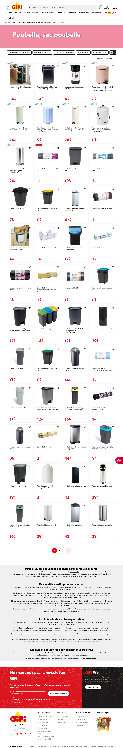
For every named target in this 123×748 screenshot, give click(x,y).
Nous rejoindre (80, 719)
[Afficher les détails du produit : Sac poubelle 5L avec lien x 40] (48, 235)
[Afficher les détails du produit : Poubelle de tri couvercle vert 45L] (48, 356)
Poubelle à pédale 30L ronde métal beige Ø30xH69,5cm (74, 129)
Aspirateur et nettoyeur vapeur (19, 52)
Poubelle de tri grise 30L (17, 369)
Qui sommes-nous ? (82, 716)
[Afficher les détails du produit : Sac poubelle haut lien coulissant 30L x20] (103, 395)
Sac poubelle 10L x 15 (99, 248)
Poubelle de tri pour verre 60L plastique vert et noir (19, 526)
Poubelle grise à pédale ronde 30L (102, 487)
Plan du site (33, 746)
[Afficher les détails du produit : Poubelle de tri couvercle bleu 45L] (103, 275)
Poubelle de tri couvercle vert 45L (47, 370)
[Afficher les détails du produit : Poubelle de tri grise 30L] (20, 356)
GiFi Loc (59, 725)
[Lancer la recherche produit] (30, 7)
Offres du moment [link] (48, 13)
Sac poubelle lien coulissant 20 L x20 (103, 170)
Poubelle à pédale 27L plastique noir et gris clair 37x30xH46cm (47, 409)
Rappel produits (43, 728)
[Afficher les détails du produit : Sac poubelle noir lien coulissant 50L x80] (20, 275)
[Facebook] (12, 734)
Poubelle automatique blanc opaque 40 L (74, 210)
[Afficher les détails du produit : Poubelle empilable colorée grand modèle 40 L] (75, 235)
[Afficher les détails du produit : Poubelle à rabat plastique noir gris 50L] (75, 356)
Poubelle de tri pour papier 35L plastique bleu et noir (102, 448)
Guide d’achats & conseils (46, 736)
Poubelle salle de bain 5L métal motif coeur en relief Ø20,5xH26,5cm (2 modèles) (102, 89)
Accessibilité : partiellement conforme (101, 746)
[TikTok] (30, 734)
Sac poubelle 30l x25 (71, 288)
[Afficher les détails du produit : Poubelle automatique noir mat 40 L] (75, 474)
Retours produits (43, 725)
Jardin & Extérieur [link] (31, 13)
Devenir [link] (9, 18)
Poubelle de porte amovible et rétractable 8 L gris (19, 249)
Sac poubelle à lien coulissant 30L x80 (74, 88)
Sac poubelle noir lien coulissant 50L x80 (20, 289)
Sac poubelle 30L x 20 (44, 447)
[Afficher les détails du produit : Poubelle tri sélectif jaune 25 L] (48, 316)
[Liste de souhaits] (30, 66)
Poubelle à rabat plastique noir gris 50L (75, 370)
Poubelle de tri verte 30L (17, 408)
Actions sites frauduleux (45, 739)
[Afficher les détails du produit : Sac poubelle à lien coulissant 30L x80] (75, 74)
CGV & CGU (43, 746)
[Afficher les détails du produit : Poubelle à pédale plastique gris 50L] (75, 156)
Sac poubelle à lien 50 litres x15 (102, 209)
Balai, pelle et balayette (42, 52)
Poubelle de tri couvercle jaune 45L (47, 210)
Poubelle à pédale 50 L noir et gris (19, 487)
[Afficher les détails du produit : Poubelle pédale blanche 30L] (48, 513)
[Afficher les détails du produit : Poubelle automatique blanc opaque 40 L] (75, 196)
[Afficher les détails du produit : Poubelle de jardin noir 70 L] (20, 196)
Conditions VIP (61, 722)
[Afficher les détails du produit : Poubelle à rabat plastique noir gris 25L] (20, 435)
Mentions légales (53, 746)
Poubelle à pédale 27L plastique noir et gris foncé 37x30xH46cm (75, 330)
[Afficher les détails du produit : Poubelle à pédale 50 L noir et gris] (20, 474)
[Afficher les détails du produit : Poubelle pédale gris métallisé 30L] (103, 513)
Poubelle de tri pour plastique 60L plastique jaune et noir (74, 409)
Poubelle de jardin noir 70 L (18, 209)
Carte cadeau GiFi (62, 716)
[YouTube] (21, 734)
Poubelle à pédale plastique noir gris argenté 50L (75, 448)
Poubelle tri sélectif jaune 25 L (47, 329)
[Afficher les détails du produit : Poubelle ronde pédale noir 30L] (103, 316)
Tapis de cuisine (83, 52)
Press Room (80, 725)
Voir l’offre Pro (93, 687)
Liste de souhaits (43, 722)
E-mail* (13, 691)
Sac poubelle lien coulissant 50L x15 (47, 170)
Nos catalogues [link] (110, 13)
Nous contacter (43, 719)
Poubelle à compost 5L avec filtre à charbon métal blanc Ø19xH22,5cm (101, 130)
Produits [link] (61, 13)
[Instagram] (16, 734)
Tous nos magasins (82, 722)
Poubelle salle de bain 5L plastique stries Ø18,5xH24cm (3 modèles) (47, 130)
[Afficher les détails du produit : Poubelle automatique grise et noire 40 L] (75, 513)
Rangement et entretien (25, 22)
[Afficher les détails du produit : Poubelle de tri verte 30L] (20, 395)
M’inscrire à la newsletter (58, 693)
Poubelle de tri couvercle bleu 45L (102, 289)
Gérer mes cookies (82, 746)
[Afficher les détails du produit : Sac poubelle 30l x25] (75, 275)
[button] (100, 7)
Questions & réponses (45, 716)
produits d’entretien (89, 659)
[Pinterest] (25, 734)
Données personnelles (67, 746)
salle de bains (74, 572)
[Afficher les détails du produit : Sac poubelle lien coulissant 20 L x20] (103, 156)
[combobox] (62, 7)
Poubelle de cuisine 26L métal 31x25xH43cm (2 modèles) (47, 88)
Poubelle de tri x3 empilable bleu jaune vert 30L (20, 88)
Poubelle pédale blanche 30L (46, 525)
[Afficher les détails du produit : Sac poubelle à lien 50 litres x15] (103, 196)
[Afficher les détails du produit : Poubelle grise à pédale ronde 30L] (103, 474)
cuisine (19, 622)
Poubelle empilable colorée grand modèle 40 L (74, 249)
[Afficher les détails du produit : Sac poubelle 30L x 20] (48, 435)
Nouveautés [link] (84, 13)
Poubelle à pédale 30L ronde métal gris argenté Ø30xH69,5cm (19, 170)
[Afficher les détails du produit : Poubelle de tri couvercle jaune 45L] (48, 196)
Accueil (7, 22)
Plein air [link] (18, 13)
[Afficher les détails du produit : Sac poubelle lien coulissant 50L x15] (48, 156)
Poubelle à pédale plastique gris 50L (75, 170)
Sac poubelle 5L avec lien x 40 (47, 248)
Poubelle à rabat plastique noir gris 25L (19, 448)
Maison (14, 22)
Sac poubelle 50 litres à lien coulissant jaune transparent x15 (46, 290)
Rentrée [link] (8, 13)
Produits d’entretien (99, 52)
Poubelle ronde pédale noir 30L (102, 329)
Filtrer (109, 59)
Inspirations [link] (96, 13)
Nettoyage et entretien (42, 22)
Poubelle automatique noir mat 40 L (75, 487)
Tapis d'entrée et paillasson (64, 52)
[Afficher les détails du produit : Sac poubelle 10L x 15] (103, 235)
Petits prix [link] (72, 13)
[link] (62, 15)
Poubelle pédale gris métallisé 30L (102, 526)
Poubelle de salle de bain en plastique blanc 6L (46, 487)
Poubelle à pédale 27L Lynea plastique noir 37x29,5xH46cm (19, 330)
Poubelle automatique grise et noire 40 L (75, 526)
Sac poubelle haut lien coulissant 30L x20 (99, 409)
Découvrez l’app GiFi (63, 719)
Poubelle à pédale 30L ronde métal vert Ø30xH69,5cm (19, 129)
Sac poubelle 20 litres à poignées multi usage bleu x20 (102, 370)
